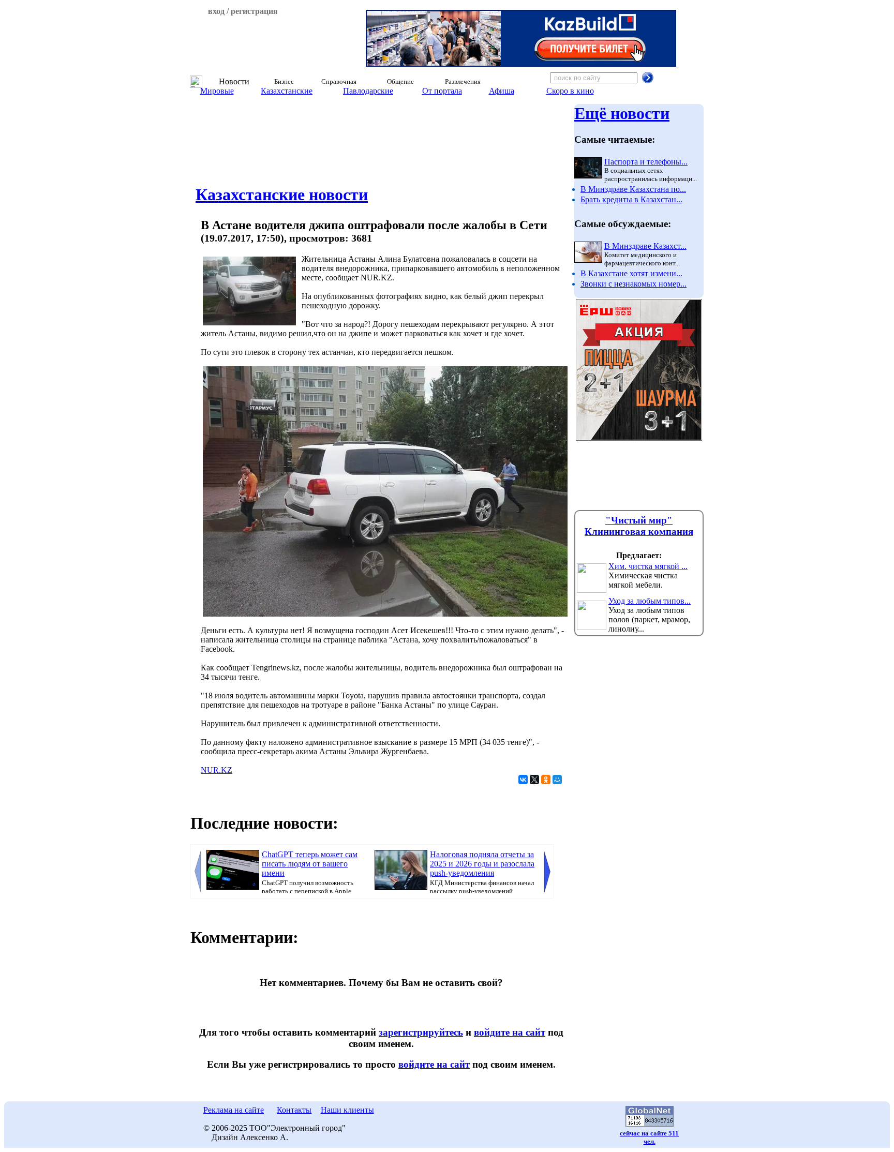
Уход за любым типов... (649, 600)
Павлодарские (368, 90)
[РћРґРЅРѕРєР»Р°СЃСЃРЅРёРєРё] (545, 779)
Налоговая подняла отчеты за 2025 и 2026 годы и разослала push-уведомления (482, 863)
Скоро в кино (570, 90)
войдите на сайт (509, 1032)
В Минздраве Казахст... (645, 246)
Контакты (294, 1109)
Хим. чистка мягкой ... (648, 566)
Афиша (501, 90)
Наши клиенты (347, 1109)
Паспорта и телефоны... (646, 161)
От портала (442, 90)
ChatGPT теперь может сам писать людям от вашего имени (309, 863)
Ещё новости (621, 113)
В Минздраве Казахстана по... (633, 189)
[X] (534, 779)
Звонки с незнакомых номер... (633, 283)
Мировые (217, 90)
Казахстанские (286, 90)
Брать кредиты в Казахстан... (631, 199)
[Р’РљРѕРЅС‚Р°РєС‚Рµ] (523, 779)
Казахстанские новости (282, 194)
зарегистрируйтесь (421, 1032)
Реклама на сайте (233, 1109)
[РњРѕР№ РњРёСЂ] (557, 779)
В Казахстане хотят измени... (631, 273)
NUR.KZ (216, 770)
